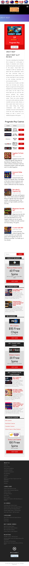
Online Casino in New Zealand (12, 429)
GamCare (6, 475)
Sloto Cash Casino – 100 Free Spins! (11, 512)
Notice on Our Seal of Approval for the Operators (12, 479)
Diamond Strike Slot (17, 173)
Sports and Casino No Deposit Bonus (12, 508)
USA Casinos (8, 420)
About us (6, 464)
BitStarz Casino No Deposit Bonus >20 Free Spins (18, 391)
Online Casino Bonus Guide (10, 488)
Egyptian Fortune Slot (17, 154)
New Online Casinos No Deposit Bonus (12, 517)
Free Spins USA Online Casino (10, 505)
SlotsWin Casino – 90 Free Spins (18, 290)
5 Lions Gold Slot (17, 227)
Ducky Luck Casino (14, 439)
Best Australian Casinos (9, 529)
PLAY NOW (14, 47)
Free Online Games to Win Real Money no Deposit (13, 499)
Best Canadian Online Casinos (10, 527)
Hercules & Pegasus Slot (16, 190)
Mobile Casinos (7, 492)
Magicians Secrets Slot (18, 209)
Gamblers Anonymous (9, 471)
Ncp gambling (7, 473)
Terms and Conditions (9, 468)
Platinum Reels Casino (14, 268)
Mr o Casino (14, 326)
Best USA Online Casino (9, 526)
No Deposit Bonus (8, 493)
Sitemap (5, 483)
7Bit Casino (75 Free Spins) (17, 378)
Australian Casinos (10, 423)
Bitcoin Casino (7, 497)
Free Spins (6, 519)
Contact (5, 477)
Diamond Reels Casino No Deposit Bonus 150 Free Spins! (18, 303)
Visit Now (14, 281)
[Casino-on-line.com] (14, 12)
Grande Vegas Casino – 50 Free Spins (12, 510)
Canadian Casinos (9, 426)
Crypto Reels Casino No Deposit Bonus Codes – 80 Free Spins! (18, 404)
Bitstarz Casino (14, 355)
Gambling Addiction (8, 470)
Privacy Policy (7, 466)
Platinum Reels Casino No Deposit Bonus (13, 507)
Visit (21, 129)
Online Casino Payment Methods (11, 490)
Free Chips (6, 495)
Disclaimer (6, 481)
